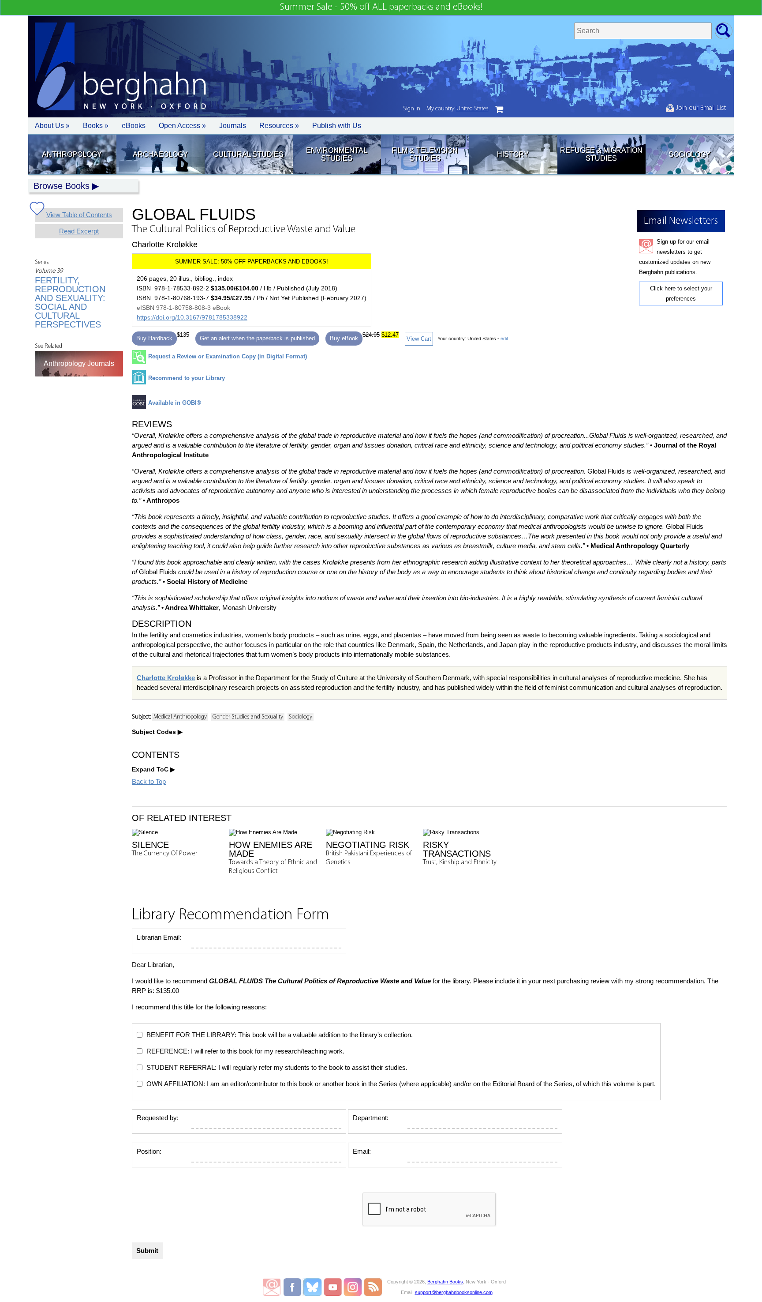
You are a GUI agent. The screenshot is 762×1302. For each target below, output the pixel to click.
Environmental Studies (336, 154)
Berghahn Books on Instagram (353, 1287)
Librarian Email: (159, 937)
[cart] (499, 109)
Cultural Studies (248, 154)
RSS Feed (373, 1287)
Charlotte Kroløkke (166, 677)
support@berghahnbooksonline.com (454, 1292)
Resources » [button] (279, 125)
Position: (149, 1151)
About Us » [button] (52, 125)
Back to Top (149, 781)
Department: (370, 1117)
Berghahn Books (445, 1281)
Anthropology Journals (79, 363)
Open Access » (182, 125)
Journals (232, 125)
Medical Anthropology (180, 717)
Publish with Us (336, 125)
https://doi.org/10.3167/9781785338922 (192, 317)
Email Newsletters (271, 1287)
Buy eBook (344, 338)
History (513, 154)
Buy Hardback (154, 338)
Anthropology (72, 154)
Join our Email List (700, 108)
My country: (457, 108)
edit (504, 338)
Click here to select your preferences (681, 293)
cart (499, 109)
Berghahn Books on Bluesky (313, 1287)
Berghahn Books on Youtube (333, 1287)
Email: (362, 1151)
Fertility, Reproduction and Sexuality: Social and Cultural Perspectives (70, 302)
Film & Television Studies (425, 154)
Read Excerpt (79, 231)
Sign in (411, 108)
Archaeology (160, 154)
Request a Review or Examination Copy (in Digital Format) (227, 356)
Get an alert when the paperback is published (257, 338)
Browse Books (62, 186)
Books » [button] (95, 125)
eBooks (134, 125)
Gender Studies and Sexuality (248, 717)
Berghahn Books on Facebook (293, 1287)
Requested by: (158, 1117)
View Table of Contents (79, 214)
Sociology (689, 154)
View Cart (419, 338)
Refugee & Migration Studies (601, 154)
